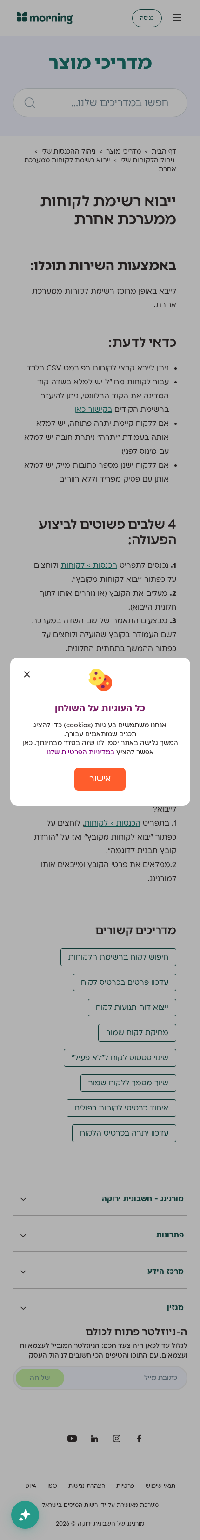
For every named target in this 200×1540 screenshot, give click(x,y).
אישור (100, 778)
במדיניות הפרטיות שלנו (80, 752)
